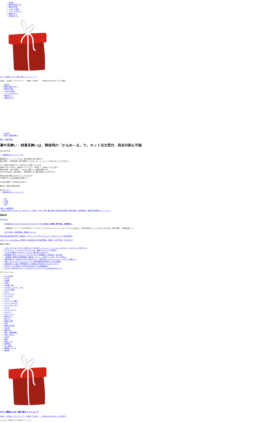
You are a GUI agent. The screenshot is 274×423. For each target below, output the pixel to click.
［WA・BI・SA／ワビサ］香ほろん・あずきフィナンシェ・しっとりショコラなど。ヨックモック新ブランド (46, 248)
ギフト (6, 292)
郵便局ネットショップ (102, 211)
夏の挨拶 (51, 211)
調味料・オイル (10, 348)
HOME (6, 85)
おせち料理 (8, 276)
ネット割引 (32, 211)
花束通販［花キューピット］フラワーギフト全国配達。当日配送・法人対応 (33, 255)
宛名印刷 (58, 211)
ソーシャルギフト (11, 93)
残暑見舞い (82, 211)
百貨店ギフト (9, 98)
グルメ (6, 299)
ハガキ (39, 211)
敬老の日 (7, 330)
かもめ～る (17, 211)
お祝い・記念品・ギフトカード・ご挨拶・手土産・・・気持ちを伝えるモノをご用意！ (33, 416)
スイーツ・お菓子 (11, 301)
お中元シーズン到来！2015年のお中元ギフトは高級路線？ (26, 266)
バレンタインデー (11, 305)
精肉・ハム (8, 341)
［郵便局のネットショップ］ (13, 155)
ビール (6, 308)
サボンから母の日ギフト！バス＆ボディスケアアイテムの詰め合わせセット (33, 268)
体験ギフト (8, 96)
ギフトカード (9, 294)
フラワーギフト (10, 310)
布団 (6, 323)
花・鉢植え (8, 346)
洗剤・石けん (9, 335)
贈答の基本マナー (11, 87)
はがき (24, 211)
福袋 (6, 339)
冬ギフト (7, 319)
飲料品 (6, 350)
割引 (45, 211)
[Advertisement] (137, 116)
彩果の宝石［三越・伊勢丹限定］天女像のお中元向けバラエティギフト (31, 264)
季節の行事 (8, 89)
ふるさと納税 (9, 91)
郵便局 (90, 211)
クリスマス (8, 296)
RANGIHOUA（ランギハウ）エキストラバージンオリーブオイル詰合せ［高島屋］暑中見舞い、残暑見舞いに (38, 224)
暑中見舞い (73, 211)
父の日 (6, 337)
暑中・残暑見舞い (7, 208)
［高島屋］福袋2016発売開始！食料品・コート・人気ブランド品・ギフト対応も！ (36, 257)
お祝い (6, 283)
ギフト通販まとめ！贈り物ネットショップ (18, 77)
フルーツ (7, 312)
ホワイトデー (9, 314)
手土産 (6, 328)
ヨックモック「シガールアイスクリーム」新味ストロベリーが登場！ (30, 250)
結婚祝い (7, 344)
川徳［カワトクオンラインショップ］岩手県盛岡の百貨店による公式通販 (32, 261)
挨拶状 (65, 211)
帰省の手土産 (9, 326)
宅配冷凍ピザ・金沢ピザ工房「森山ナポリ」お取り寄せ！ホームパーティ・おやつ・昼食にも (40, 259)
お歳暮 (6, 281)
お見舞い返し (9, 285)
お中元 (3, 211)
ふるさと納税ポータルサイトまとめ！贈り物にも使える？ (26, 252)
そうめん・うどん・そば (13, 287)
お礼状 (9, 211)
